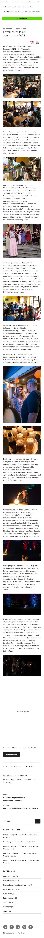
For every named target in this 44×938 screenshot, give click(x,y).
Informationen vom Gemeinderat (15, 885)
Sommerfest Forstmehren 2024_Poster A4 (19, 748)
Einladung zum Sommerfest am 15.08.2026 (19, 842)
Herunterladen (11, 754)
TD (25, 29)
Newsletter (7, 894)
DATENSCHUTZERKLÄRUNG (32, 11)
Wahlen (6, 911)
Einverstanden (22, 18)
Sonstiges (29, 766)
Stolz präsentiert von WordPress (14, 933)
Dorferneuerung (9, 876)
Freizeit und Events (15, 766)
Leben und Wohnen (10, 889)
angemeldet (15, 780)
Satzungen (7, 902)
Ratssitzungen (8, 898)
